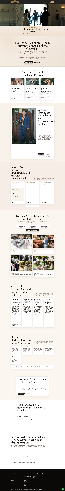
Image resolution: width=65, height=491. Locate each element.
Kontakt (25, 485)
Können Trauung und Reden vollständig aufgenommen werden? (27, 419)
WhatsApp (12, 479)
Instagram (12, 482)
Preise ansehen (28, 393)
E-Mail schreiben (13, 481)
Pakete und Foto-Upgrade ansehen (32, 230)
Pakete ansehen (37, 62)
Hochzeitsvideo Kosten (27, 476)
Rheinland (20, 192)
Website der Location (15, 353)
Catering (34, 477)
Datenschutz (36, 489)
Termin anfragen (48, 154)
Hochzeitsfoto (26, 477)
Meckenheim (13, 459)
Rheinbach (20, 199)
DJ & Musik (35, 476)
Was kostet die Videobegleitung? (22, 416)
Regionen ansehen (45, 473)
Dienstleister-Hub (35, 473)
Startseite (15, 38)
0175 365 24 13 (13, 480)
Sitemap (41, 489)
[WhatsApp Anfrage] (63, 489)
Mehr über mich (41, 154)
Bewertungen (26, 481)
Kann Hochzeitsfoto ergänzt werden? (23, 421)
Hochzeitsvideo (18, 38)
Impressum (33, 489)
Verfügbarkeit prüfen (28, 62)
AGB (39, 489)
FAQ (24, 484)
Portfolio (25, 480)
